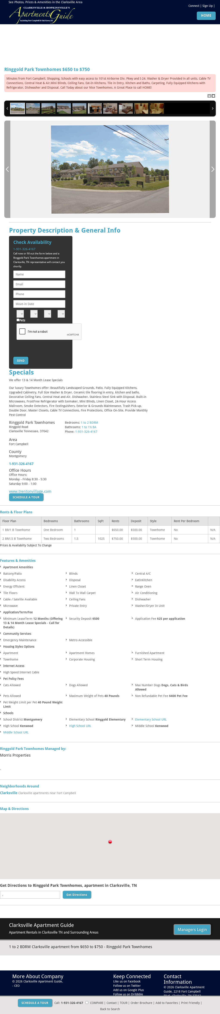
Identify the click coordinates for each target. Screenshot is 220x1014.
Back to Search (110, 1009)
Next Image (213, 169)
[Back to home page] (42, 14)
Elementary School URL (151, 719)
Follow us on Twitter (127, 985)
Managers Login (192, 929)
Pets (22, 320)
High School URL (80, 726)
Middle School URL (16, 732)
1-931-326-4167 (24, 249)
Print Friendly (190, 1003)
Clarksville (8, 793)
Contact (112, 1003)
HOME (206, 16)
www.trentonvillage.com (30, 491)
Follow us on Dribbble (128, 994)
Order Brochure (141, 1003)
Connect (193, 6)
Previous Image (7, 169)
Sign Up (207, 6)
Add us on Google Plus (128, 990)
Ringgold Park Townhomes (47, 69)
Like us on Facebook (127, 981)
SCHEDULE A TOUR (26, 497)
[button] (110, 842)
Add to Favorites (167, 1003)
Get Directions (76, 894)
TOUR (123, 1003)
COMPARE (96, 1003)
